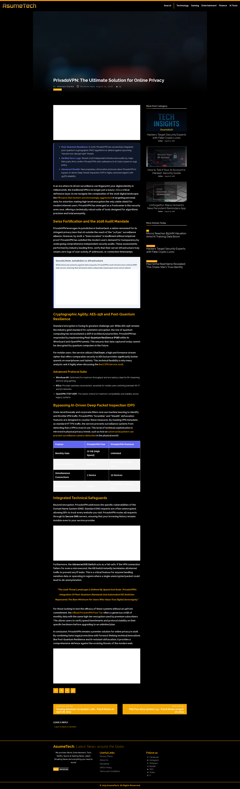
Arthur (160, 141)
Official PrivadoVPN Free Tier (87, 612)
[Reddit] (147, 766)
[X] (61, 690)
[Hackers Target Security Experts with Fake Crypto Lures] (166, 121)
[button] (167, 6)
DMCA (56, 769)
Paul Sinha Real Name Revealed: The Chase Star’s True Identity (166, 265)
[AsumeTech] (29, 5)
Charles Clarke (65, 87)
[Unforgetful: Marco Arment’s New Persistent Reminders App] (166, 192)
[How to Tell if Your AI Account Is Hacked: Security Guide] (166, 156)
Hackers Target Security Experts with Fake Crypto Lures (166, 136)
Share (152, 772)
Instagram (154, 760)
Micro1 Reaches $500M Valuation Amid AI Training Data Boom (166, 235)
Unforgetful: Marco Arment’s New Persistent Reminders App (166, 207)
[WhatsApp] (73, 690)
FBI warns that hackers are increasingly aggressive (84, 197)
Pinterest (154, 763)
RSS (151, 769)
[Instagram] (147, 760)
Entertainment (151, 261)
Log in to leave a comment (65, 727)
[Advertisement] (96, 122)
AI (147, 230)
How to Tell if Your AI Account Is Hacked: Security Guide (166, 171)
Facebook (154, 757)
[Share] (147, 772)
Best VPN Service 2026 (111, 364)
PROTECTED (64, 769)
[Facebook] (55, 690)
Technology (57, 89)
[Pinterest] (67, 690)
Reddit (153, 766)
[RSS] (147, 769)
